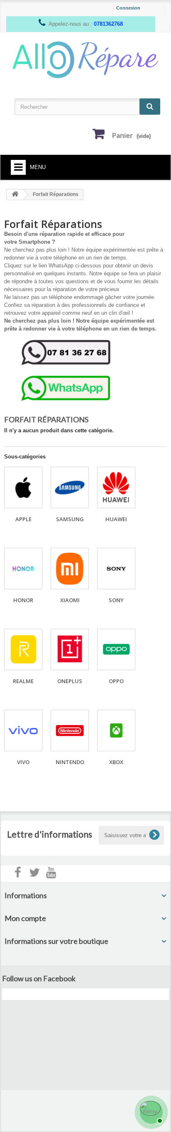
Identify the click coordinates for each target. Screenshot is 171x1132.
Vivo (23, 762)
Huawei (116, 519)
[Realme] (23, 649)
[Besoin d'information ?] (150, 1111)
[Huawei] (116, 487)
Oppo (116, 681)
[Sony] (116, 568)
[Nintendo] (70, 730)
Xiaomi (70, 600)
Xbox (116, 762)
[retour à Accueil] (15, 194)
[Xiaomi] (70, 568)
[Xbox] (116, 730)
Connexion (128, 7)
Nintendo (70, 762)
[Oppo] (116, 649)
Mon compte (25, 918)
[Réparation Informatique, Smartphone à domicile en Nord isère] (85, 59)
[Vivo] (23, 730)
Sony (116, 600)
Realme (23, 681)
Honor (23, 600)
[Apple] (23, 487)
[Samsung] (70, 487)
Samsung (70, 519)
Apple (23, 519)
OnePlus (69, 681)
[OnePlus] (70, 649)
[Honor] (23, 568)
